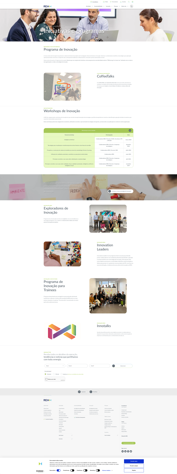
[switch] (72, 470)
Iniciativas (76, 413)
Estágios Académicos (108, 423)
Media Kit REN (124, 431)
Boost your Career (108, 419)
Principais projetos (62, 413)
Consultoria (61, 419)
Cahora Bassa (61, 426)
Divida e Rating (124, 413)
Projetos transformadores (94, 410)
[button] (129, 2)
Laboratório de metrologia (63, 417)
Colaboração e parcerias (93, 413)
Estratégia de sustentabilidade (79, 408)
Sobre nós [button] (123, 6)
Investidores (95, 1)
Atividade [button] (88, 6)
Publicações (123, 429)
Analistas (123, 415)
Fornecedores (115, 1)
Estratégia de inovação (93, 408)
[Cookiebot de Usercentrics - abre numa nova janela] (40, 471)
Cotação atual (123, 410)
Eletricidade (61, 412)
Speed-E (60, 428)
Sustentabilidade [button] (98, 6)
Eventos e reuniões (124, 417)
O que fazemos (61, 408)
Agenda (122, 427)
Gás (59, 410)
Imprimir (83, 391)
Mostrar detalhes (106, 470)
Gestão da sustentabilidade (79, 410)
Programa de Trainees (108, 421)
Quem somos (46, 408)
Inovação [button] (108, 6)
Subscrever (123, 366)
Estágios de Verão (108, 424)
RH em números (107, 412)
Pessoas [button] (116, 6)
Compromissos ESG (47, 415)
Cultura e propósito (108, 408)
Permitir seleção (134, 465)
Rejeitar (134, 470)
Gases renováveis (62, 430)
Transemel (61, 422)
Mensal (57, 374)
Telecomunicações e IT (63, 415)
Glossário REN (124, 436)
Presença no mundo (47, 412)
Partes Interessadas (77, 412)
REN (45, 26)
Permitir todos (133, 461)
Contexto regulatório (47, 410)
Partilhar (95, 391)
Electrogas (61, 424)
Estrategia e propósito (48, 413)
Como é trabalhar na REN (109, 410)
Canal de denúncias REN (128, 443)
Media (106, 1)
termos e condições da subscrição (76, 374)
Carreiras (124, 1)
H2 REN (60, 431)
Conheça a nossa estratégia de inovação (121, 191)
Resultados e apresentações (126, 411)
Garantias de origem (62, 421)
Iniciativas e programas (93, 412)
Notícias (122, 426)
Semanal (49, 374)
